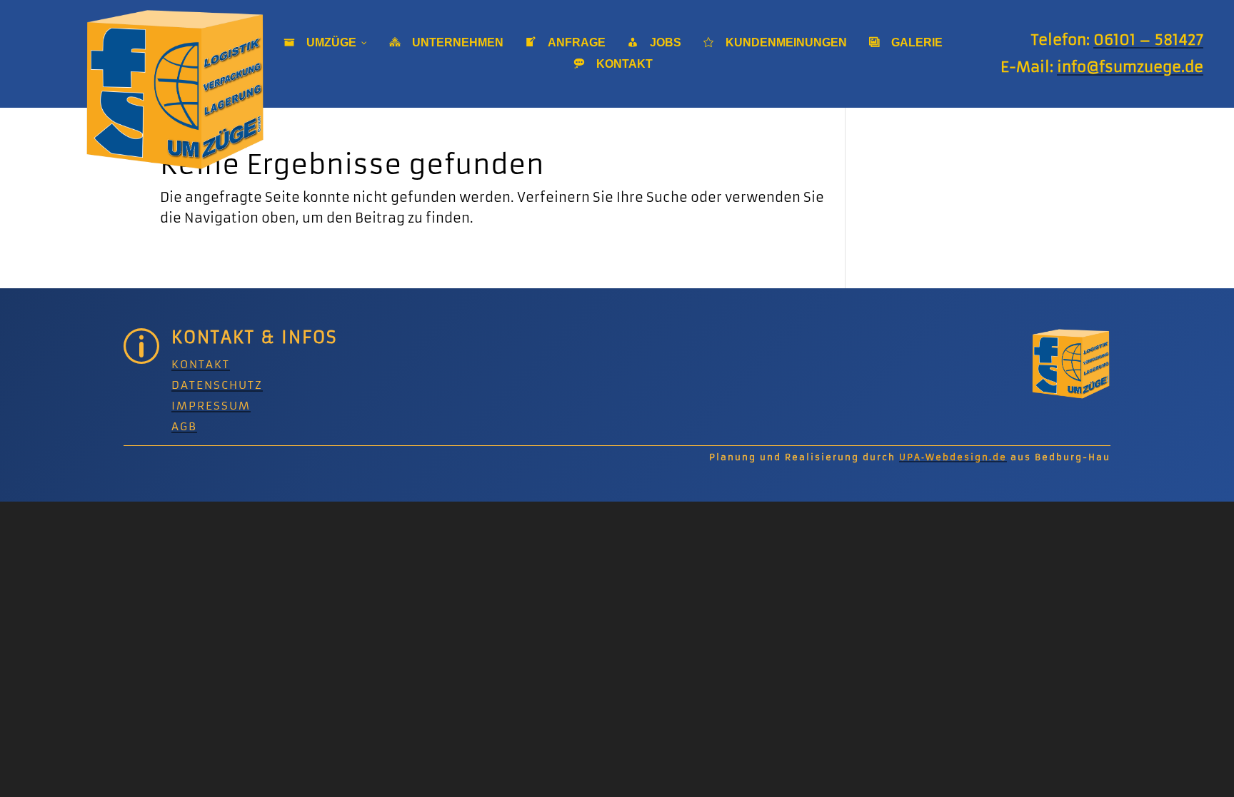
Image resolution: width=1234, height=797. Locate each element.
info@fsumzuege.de (1130, 67)
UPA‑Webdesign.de (953, 457)
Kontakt (200, 364)
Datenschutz (217, 385)
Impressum (211, 405)
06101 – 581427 (1148, 40)
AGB (184, 426)
